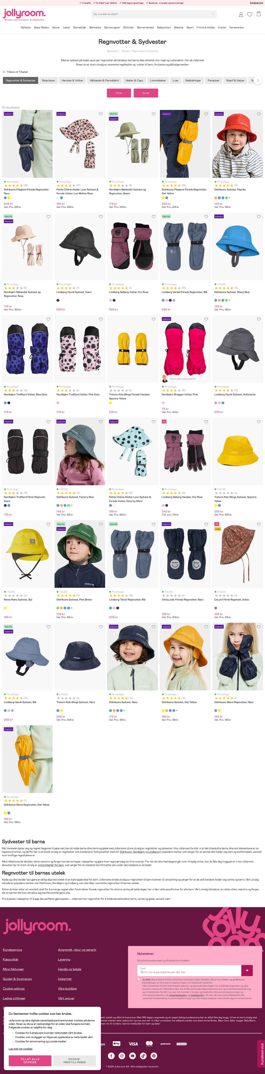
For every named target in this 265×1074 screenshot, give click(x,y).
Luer (175, 80)
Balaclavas (48, 80)
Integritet (65, 979)
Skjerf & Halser (235, 80)
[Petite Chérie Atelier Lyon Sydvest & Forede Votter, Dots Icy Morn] (61, 197)
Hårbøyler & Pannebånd (104, 80)
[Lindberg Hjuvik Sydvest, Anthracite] (215, 403)
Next (258, 80)
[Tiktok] (143, 1055)
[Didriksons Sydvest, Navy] (110, 710)
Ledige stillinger (14, 998)
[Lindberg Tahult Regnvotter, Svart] (117, 608)
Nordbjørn (139, 852)
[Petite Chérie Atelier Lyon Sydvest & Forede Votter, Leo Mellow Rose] (57, 197)
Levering (64, 959)
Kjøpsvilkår (10, 959)
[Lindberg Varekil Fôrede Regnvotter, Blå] (163, 300)
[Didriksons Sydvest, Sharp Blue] (219, 197)
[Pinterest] (154, 1055)
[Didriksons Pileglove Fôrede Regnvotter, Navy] (5, 197)
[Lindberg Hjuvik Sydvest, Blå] (223, 403)
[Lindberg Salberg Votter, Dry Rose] (110, 300)
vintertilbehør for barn (51, 865)
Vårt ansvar (66, 998)
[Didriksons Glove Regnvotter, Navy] (215, 710)
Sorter (145, 93)
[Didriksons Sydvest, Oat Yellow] (163, 710)
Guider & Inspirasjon (17, 979)
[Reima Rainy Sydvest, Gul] (5, 608)
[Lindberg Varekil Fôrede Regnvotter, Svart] (170, 300)
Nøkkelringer (193, 80)
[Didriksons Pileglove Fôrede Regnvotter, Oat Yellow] (8, 197)
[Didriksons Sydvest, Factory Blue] (223, 197)
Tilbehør (125, 51)
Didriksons (126, 852)
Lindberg (153, 852)
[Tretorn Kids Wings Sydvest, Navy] (219, 505)
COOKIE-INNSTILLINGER (74, 1061)
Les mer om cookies (21, 1048)
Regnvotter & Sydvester (145, 51)
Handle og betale (69, 969)
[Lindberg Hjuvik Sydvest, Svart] (57, 300)
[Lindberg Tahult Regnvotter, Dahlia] (114, 608)
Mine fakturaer (13, 969)
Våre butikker (67, 989)
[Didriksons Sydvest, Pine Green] (226, 197)
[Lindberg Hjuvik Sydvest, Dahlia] (219, 403)
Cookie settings (14, 989)
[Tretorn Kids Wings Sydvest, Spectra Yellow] (215, 505)
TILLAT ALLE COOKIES (30, 1061)
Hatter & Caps (134, 80)
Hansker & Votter (72, 80)
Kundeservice (256, 2)
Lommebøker (158, 80)
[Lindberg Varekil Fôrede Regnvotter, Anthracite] (173, 300)
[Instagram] (122, 1055)
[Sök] (213, 14)
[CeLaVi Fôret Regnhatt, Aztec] (215, 608)
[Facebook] (111, 1055)
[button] (249, 14)
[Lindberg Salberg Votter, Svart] (114, 300)
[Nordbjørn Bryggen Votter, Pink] (163, 403)
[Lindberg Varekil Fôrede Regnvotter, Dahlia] (166, 300)
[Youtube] (132, 1055)
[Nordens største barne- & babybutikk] (24, 13)
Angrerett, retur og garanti (77, 950)
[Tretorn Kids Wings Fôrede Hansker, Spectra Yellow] (110, 403)
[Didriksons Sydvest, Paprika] (215, 197)
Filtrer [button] (119, 93)
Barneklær (112, 51)
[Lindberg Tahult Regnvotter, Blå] (110, 608)
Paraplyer (213, 80)
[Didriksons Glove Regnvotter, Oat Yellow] (219, 710)
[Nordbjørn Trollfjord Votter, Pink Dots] (57, 403)
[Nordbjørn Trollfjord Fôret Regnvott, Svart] (8, 403)
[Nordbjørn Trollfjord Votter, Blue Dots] (5, 403)
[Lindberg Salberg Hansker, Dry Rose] (163, 505)
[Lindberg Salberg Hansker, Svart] (166, 505)
